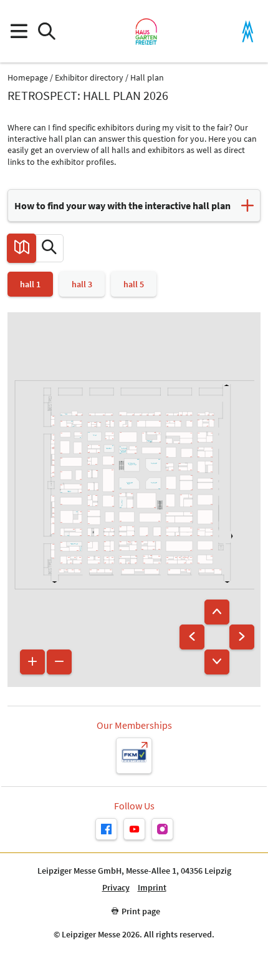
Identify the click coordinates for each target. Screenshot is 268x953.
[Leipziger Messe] (248, 31)
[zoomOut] (59, 661)
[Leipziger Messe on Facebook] (106, 829)
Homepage (27, 77)
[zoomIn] (32, 661)
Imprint (152, 887)
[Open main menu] (18, 31)
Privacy (116, 887)
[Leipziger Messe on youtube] (134, 829)
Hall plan (147, 77)
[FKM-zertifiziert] (134, 756)
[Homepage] (146, 31)
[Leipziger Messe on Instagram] (162, 829)
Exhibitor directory (89, 77)
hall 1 (30, 284)
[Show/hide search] (46, 31)
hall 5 (133, 284)
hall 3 (82, 284)
